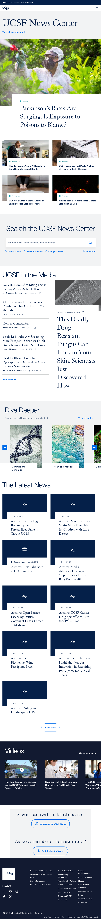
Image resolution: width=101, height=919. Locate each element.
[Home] (5, 8)
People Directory (85, 891)
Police (80, 895)
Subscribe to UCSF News (53, 823)
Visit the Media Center (53, 850)
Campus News (55, 251)
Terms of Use (59, 917)
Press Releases (34, 251)
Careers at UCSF (65, 896)
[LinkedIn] (5, 891)
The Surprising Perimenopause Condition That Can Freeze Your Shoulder (24, 306)
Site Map (47, 917)
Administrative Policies (67, 881)
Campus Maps (64, 892)
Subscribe (89, 753)
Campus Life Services (67, 888)
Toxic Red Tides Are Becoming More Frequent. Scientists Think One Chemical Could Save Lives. (23, 341)
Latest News (14, 251)
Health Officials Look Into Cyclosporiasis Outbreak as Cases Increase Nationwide (23, 362)
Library (81, 881)
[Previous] (4, 447)
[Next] (94, 447)
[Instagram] (18, 891)
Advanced (91, 251)
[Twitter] (12, 897)
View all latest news (12, 32)
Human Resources (85, 877)
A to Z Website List (65, 871)
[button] (91, 6)
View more (7, 379)
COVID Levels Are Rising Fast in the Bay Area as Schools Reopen (24, 287)
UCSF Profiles (83, 902)
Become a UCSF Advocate (41, 871)
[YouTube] (12, 891)
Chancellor (62, 900)
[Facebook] (5, 897)
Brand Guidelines (65, 885)
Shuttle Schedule (85, 899)
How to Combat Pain (16, 323)
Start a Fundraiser (37, 881)
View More (50, 727)
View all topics (85, 418)
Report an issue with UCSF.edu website (83, 917)
